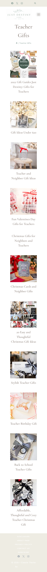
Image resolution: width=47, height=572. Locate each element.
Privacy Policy (23, 544)
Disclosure (23, 536)
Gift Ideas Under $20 (23, 132)
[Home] (17, 43)
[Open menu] (38, 14)
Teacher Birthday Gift (23, 424)
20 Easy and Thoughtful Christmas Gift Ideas (23, 337)
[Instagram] (22, 3)
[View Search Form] (35, 3)
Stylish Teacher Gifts (23, 383)
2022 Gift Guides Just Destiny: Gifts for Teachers (23, 86)
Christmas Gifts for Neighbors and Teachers (23, 240)
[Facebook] (12, 3)
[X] (17, 3)
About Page (23, 540)
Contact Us (23, 548)
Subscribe (23, 552)
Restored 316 (25, 566)
